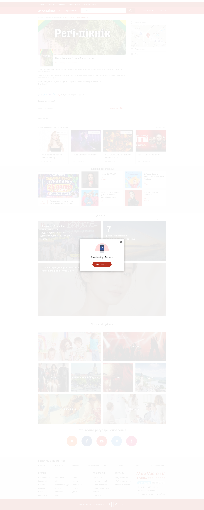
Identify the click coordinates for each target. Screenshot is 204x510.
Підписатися (102, 264)
